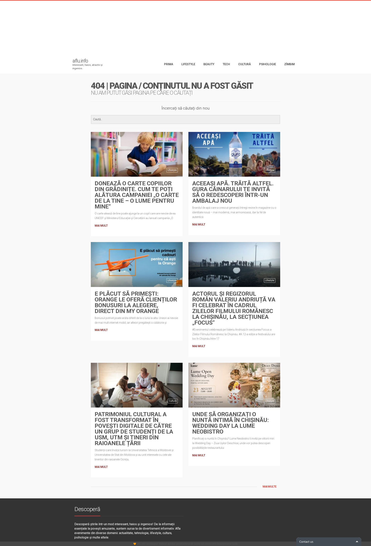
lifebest (163, 544)
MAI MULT (101, 225)
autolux (171, 544)
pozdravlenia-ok (184, 544)
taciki (235, 544)
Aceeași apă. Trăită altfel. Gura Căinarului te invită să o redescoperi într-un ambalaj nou (233, 192)
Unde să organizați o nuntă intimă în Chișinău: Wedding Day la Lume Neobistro (230, 423)
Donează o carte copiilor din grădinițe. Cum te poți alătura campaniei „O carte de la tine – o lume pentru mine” (137, 195)
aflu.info (141, 544)
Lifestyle (172, 170)
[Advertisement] (185, 28)
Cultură (173, 401)
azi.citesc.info (208, 544)
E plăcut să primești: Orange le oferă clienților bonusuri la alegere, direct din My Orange (136, 302)
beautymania (224, 544)
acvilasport (152, 544)
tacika (197, 544)
